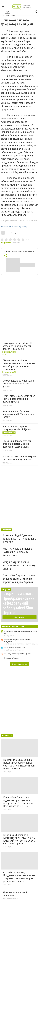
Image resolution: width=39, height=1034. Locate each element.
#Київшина (4, 227)
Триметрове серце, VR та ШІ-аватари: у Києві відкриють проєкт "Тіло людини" (17, 346)
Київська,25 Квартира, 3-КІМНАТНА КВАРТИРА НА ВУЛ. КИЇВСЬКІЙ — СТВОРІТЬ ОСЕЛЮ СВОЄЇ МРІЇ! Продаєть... (19, 839)
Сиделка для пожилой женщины (15, 894)
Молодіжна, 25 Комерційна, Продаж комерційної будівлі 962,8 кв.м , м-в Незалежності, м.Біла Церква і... (19, 764)
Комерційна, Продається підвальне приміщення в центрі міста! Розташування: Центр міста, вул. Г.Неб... (18, 802)
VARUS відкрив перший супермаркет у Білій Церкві (16, 428)
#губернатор (23, 227)
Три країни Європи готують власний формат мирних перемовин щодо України (16, 444)
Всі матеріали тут (19, 617)
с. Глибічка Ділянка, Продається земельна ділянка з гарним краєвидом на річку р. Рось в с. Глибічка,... (19, 877)
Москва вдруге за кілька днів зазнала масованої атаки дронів (18, 383)
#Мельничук (13, 227)
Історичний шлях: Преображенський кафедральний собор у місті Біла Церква (18, 603)
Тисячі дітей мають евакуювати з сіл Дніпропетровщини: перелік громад (19, 399)
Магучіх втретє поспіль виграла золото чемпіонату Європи (19, 458)
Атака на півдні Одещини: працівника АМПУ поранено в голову (18, 414)
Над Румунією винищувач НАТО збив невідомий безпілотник (17, 552)
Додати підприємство (19, 664)
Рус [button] (7, 12)
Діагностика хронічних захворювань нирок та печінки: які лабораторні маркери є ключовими (19, 365)
